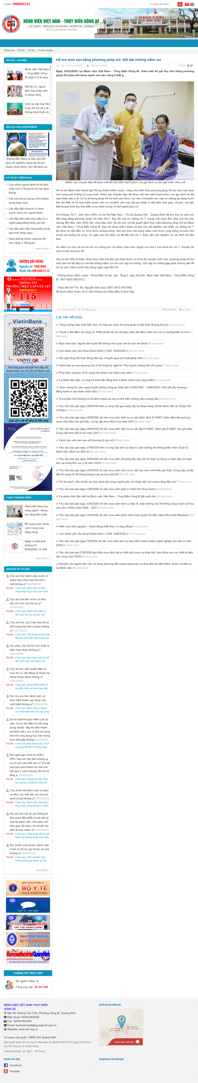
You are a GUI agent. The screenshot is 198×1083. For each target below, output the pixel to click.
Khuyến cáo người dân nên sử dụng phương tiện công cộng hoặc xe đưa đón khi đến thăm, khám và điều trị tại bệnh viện (123, 565)
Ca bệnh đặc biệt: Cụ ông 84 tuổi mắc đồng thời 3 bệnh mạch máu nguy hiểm (115, 380)
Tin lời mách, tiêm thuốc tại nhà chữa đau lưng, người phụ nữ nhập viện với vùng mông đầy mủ (125, 481)
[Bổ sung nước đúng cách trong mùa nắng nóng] (14, 529)
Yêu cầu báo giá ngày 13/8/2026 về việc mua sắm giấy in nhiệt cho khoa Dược (115, 489)
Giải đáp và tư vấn (18, 569)
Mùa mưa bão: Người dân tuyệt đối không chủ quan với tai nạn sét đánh (111, 343)
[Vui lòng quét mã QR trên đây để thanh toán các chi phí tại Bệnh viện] (28, 371)
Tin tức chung (45, 50)
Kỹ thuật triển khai (19, 177)
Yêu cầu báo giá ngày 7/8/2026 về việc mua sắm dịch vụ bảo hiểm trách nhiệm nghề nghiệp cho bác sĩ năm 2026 (123, 543)
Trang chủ (9, 50)
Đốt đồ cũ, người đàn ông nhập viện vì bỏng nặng (36, 90)
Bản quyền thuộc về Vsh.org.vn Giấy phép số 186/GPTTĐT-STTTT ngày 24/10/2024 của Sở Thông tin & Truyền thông (47, 1044)
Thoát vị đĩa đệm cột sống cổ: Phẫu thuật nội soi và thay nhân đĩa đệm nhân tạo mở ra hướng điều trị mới (124, 334)
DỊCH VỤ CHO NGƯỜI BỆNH (21, 127)
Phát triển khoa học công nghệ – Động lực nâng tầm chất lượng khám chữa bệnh (37, 514)
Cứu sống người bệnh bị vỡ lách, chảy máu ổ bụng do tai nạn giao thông (29, 188)
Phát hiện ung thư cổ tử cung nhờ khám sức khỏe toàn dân (103, 372)
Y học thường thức (19, 497)
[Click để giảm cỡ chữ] (188, 66)
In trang (186, 309)
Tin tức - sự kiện (16, 60)
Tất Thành (40, 1051)
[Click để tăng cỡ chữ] (191, 66)
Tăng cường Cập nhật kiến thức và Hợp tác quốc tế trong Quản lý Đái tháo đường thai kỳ (122, 324)
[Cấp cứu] (28, 310)
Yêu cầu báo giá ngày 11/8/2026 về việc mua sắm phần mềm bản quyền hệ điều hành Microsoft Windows (125, 517)
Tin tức (21, 50)
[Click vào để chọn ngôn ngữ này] (192, 4)
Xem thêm (42, 248)
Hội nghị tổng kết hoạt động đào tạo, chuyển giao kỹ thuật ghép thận (109, 358)
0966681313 (21, 4)
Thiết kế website (12, 1051)
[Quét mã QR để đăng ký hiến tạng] (28, 422)
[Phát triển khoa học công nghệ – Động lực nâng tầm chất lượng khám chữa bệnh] (14, 511)
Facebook (16, 1065)
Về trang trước (68, 309)
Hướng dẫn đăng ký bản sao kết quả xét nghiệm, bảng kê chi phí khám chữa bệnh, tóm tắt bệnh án (27, 162)
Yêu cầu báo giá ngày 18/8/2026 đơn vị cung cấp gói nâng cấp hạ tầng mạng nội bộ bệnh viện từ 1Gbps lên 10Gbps (123, 408)
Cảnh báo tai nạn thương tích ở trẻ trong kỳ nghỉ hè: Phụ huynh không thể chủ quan (118, 365)
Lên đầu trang (88, 309)
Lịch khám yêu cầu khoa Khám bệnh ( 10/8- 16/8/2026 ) (102, 533)
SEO (28, 1051)
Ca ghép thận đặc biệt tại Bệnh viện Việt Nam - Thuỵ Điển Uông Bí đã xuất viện (116, 496)
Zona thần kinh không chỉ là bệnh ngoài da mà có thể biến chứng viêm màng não (118, 398)
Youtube (15, 1071)
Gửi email (171, 309)
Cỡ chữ (182, 65)
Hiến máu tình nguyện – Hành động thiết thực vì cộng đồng (103, 526)
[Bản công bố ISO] (28, 489)
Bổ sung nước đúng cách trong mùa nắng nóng (37, 527)
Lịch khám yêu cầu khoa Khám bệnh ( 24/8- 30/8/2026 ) (101, 350)
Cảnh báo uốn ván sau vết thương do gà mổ (94, 440)
